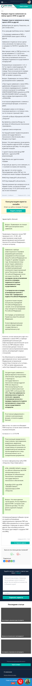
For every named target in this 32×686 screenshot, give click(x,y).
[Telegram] (14, 561)
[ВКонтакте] (4, 561)
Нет (13, 683)
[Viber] (9, 561)
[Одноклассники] (7, 561)
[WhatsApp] (11, 561)
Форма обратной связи (10, 675)
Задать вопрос (24, 6)
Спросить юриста (23, 3)
